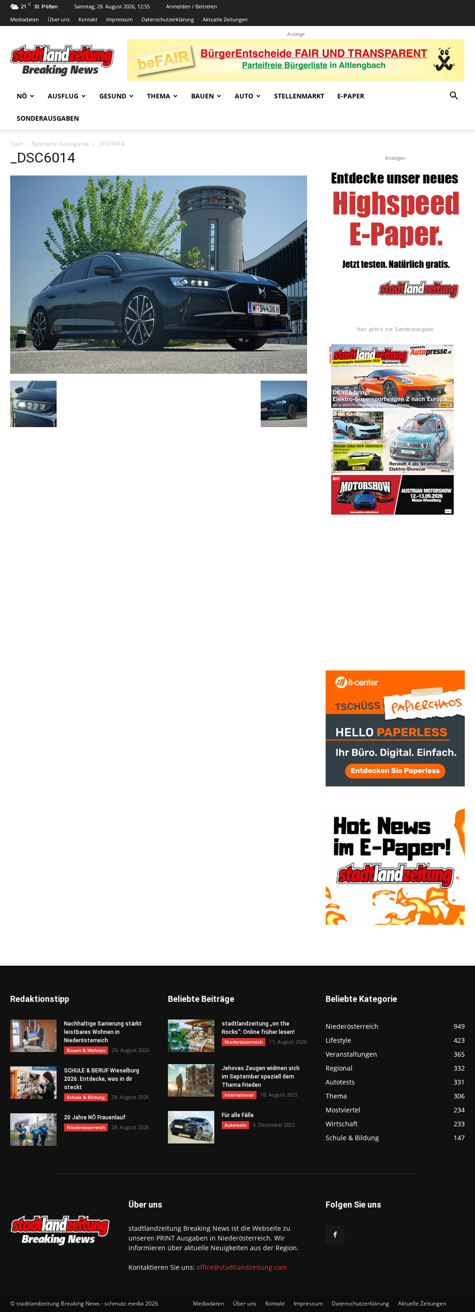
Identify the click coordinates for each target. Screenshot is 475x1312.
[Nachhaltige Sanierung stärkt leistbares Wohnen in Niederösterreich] (33, 1036)
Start (16, 144)
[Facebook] (335, 1235)
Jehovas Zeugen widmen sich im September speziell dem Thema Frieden (261, 1076)
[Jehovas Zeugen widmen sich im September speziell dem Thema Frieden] (191, 1080)
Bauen (202, 95)
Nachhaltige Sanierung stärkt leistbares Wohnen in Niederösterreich (103, 1032)
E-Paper (350, 95)
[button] (454, 96)
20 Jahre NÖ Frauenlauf (95, 1117)
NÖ (22, 95)
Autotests (235, 1125)
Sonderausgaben (48, 118)
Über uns (59, 19)
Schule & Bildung (86, 1097)
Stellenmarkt (299, 95)
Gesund (112, 95)
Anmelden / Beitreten (191, 6)
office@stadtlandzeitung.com (242, 1267)
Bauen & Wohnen (86, 1050)
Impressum (119, 19)
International (239, 1094)
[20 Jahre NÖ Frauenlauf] (33, 1129)
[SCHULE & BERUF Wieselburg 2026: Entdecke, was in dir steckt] (33, 1082)
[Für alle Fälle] (191, 1127)
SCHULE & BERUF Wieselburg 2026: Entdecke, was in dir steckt (101, 1079)
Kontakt (87, 19)
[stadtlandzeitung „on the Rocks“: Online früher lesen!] (191, 1036)
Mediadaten (24, 19)
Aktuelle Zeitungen (225, 19)
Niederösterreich (86, 1127)
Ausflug (63, 95)
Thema (158, 95)
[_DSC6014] (158, 371)
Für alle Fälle (238, 1115)
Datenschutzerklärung (167, 19)
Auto (244, 95)
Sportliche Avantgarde (60, 144)
